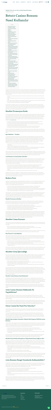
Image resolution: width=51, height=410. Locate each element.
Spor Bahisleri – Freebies (11, 27)
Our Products (22, 397)
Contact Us (22, 398)
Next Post (47, 385)
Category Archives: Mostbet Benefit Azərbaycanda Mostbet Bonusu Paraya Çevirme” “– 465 (13, 65)
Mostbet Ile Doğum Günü (11, 74)
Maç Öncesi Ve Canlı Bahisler (12, 34)
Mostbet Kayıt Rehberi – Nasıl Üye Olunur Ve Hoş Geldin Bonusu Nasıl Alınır (13, 80)
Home (21, 394)
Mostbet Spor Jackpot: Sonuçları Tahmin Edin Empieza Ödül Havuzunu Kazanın (12, 44)
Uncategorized (8, 11)
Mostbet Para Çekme (11, 78)
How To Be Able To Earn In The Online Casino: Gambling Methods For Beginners (13, 54)
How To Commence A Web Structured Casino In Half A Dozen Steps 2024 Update (13, 62)
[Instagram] (46, 2)
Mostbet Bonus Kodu (11, 73)
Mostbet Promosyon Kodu (11, 26)
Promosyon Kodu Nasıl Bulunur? (12, 50)
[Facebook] (48, 2)
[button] (49, 408)
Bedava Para (10, 30)
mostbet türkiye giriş (13, 119)
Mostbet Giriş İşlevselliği (11, 35)
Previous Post (4, 385)
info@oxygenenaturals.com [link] (38, 397)
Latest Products (23, 399)
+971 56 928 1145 (37, 396)
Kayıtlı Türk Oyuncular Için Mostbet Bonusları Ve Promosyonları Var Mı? (13, 68)
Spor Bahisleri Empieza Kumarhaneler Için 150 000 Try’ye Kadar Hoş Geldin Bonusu (12, 76)
